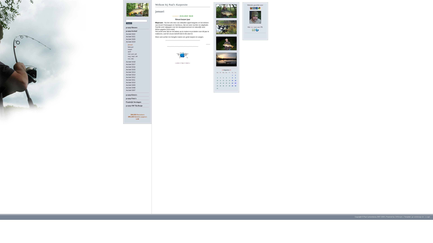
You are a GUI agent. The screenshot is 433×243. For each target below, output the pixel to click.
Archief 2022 (130, 34)
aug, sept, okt (133, 56)
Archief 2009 (130, 85)
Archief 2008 (130, 88)
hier (252, 27)
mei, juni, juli (132, 54)
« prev (177, 63)
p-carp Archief (131, 31)
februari (130, 47)
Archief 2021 (130, 37)
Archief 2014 (130, 72)
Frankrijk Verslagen (133, 102)
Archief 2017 (130, 64)
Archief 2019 (130, 42)
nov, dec (131, 59)
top (182, 63)
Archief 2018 (130, 62)
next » (187, 63)
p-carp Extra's (131, 95)
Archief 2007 (130, 90)
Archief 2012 (130, 77)
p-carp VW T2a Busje (134, 106)
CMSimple (398, 217)
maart (130, 49)
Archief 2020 (130, 39)
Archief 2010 (130, 82)
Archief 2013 (130, 75)
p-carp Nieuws (131, 27)
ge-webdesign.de (418, 217)
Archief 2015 (130, 70)
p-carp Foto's (131, 98)
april (129, 52)
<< (222, 70)
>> (230, 70)
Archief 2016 (130, 67)
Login (428, 217)
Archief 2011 (130, 80)
